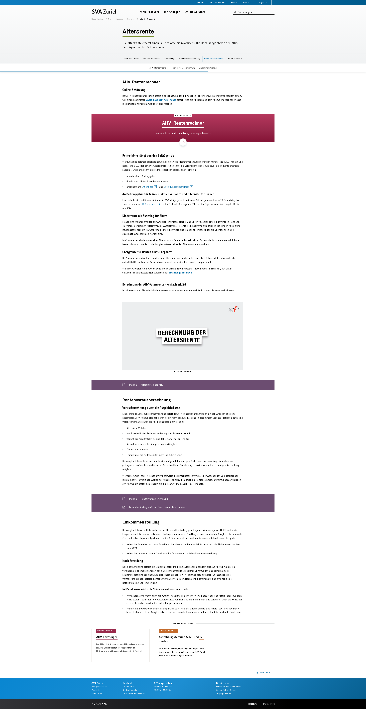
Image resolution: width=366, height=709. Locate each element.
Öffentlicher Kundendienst (134, 693)
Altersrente (131, 19)
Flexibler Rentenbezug (189, 59)
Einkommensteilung (208, 68)
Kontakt (246, 2)
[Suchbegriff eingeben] (235, 12)
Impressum (252, 703)
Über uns (200, 2)
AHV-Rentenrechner (159, 68)
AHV (109, 19)
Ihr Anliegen (172, 12)
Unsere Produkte (148, 12)
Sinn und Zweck (131, 59)
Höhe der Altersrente (213, 59)
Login (262, 2)
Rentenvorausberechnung (183, 68)
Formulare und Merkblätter (228, 686)
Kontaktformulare (131, 690)
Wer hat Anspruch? (151, 59)
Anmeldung (169, 59)
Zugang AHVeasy (223, 693)
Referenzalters (150, 204)
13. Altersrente (235, 59)
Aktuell (234, 2)
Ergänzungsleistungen (180, 272)
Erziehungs (148, 186)
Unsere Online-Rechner (226, 690)
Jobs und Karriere (217, 2)
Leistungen (119, 19)
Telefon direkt (129, 686)
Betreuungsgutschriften (177, 186)
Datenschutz (268, 703)
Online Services (195, 12)
